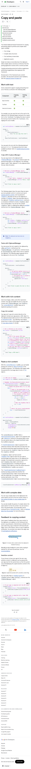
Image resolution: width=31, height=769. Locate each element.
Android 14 (3, 698)
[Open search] (20, 2)
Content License (15, 619)
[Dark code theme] (27, 125)
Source (2, 644)
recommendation (5, 551)
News (2, 647)
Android (3, 637)
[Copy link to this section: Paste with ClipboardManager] (22, 243)
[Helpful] (10, 14)
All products (4, 753)
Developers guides (5, 713)
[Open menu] (2, 2)
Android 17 (3, 691)
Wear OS (3, 678)
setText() (16, 160)
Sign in (27, 1)
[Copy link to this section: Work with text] (14, 85)
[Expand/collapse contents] (9, 26)
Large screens (4, 675)
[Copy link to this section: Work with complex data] (22, 493)
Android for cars (5, 682)
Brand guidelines (15, 758)
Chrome (3, 745)
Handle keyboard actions (23, 149)
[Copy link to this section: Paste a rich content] (19, 362)
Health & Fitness (4, 662)
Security (3, 642)
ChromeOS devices (5, 680)
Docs (27, 11)
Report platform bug (5, 727)
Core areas (12, 6)
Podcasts (3, 651)
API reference (4, 716)
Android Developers (5, 11)
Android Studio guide (6, 711)
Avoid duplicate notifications (9, 531)
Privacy (2, 667)
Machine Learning (5, 660)
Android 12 (3, 703)
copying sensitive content (7, 195)
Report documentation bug (7, 729)
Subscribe (20, 761)
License (7, 758)
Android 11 (3, 705)
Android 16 (3, 693)
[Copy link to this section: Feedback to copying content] (26, 517)
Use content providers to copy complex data (13, 499)
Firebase (3, 748)
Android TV (3, 685)
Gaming (3, 657)
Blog (2, 649)
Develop (3, 6)
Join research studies (6, 734)
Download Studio (5, 718)
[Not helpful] (12, 14)
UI (18, 6)
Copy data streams (8, 323)
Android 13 (3, 700)
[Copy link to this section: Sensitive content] (14, 555)
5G (2, 669)
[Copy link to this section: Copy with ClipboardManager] (22, 155)
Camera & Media (5, 664)
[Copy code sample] (29, 125)
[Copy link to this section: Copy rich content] (14, 311)
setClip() (27, 205)
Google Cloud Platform (6, 750)
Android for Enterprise (6, 640)
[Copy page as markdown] (7, 21)
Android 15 (3, 696)
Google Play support (5, 731)
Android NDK (4, 721)
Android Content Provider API (13, 78)
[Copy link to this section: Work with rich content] (21, 297)
